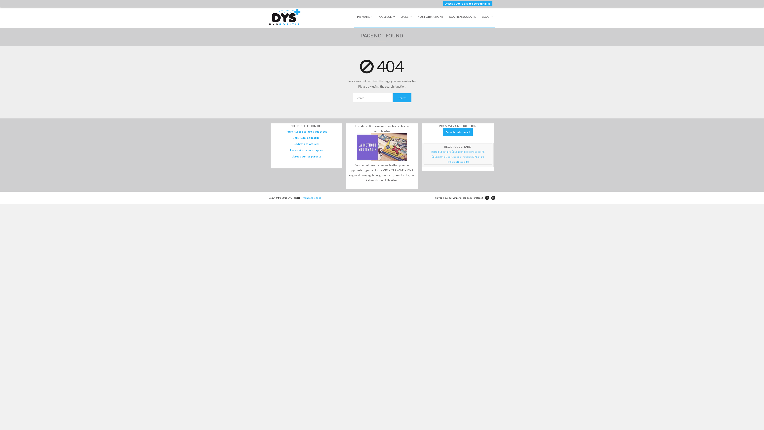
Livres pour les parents (306, 156)
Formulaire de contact (458, 132)
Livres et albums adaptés (306, 150)
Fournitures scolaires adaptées (306, 131)
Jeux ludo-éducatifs (306, 137)
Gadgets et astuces (306, 144)
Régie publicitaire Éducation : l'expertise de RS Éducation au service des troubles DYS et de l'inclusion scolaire (458, 156)
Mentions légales (312, 197)
